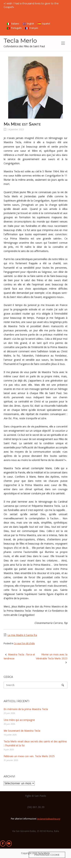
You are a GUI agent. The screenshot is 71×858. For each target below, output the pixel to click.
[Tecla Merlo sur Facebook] (2, 843)
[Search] (62, 685)
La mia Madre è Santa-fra (22, 635)
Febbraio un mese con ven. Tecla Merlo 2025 (29, 756)
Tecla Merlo (20, 40)
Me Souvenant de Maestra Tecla (22, 730)
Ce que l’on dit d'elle (24, 643)
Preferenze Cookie (47, 854)
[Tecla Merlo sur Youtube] (9, 843)
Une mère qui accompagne (19, 719)
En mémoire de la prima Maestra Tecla (26, 709)
